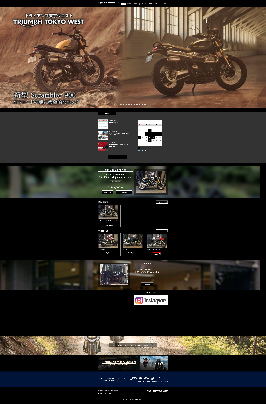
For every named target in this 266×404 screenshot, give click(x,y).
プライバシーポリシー (108, 393)
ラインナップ (143, 3)
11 (136, 104)
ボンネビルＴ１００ (128, 249)
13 (139, 104)
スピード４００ (102, 249)
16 (144, 104)
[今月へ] (156, 122)
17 (145, 104)
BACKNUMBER (117, 157)
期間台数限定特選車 (115, 170)
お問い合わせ (158, 3)
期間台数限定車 (118, 181)
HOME (123, 3)
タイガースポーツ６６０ (153, 249)
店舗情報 (136, 3)
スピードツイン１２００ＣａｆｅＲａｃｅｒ (108, 221)
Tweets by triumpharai (151, 292)
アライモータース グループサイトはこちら (133, 399)
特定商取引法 (100, 393)
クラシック (112, 181)
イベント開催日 (144, 150)
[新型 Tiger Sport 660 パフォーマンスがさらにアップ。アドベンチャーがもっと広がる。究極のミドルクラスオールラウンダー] (133, 57)
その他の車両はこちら (123, 192)
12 (137, 104)
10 (134, 104)
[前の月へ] (153, 122)
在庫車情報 (150, 3)
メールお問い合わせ (159, 378)
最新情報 (129, 3)
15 (142, 104)
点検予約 (164, 3)
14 (141, 104)
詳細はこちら (107, 192)
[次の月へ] (160, 122)
